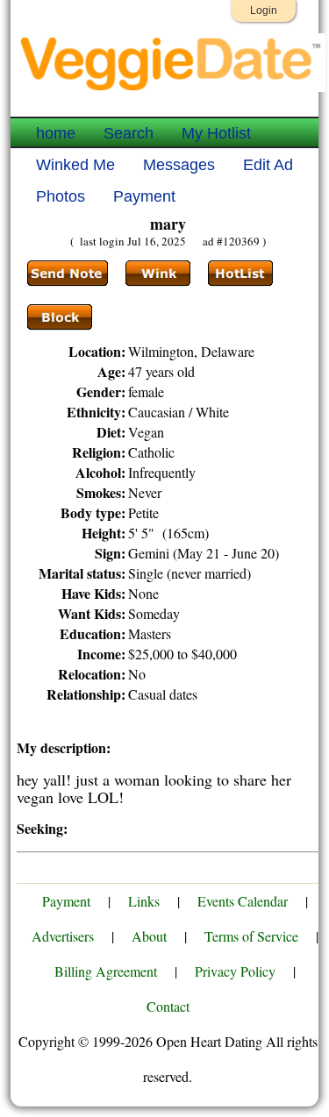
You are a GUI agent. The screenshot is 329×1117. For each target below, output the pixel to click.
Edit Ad (268, 165)
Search (129, 133)
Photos (60, 196)
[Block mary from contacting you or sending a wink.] (59, 317)
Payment (144, 196)
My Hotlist (216, 133)
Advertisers (63, 936)
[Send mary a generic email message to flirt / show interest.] (157, 273)
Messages (179, 165)
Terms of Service (251, 936)
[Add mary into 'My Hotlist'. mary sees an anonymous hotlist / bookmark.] (240, 273)
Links (144, 901)
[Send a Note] (67, 273)
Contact (168, 1006)
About (149, 936)
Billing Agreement (105, 971)
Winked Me (75, 165)
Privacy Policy (235, 971)
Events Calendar (242, 901)
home (55, 133)
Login (263, 10)
